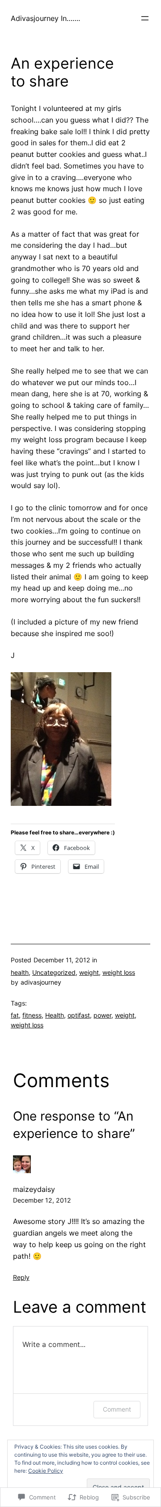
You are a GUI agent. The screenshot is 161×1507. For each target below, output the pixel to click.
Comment (117, 1409)
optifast (79, 1015)
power (102, 1015)
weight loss (118, 972)
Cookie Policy (45, 1470)
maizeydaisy (34, 1189)
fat (15, 1015)
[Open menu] (145, 18)
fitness (32, 1015)
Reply (21, 1277)
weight (89, 972)
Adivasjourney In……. (45, 18)
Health (54, 1015)
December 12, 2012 (42, 1200)
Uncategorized (54, 972)
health (20, 972)
